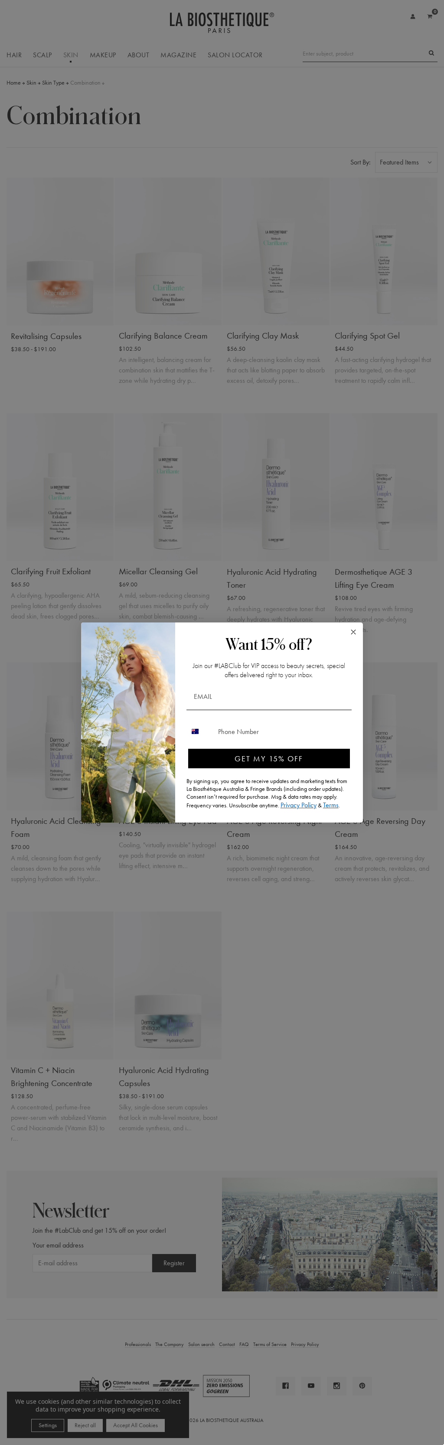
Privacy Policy (299, 805)
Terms (331, 805)
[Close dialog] (353, 632)
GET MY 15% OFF (269, 759)
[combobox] (200, 731)
